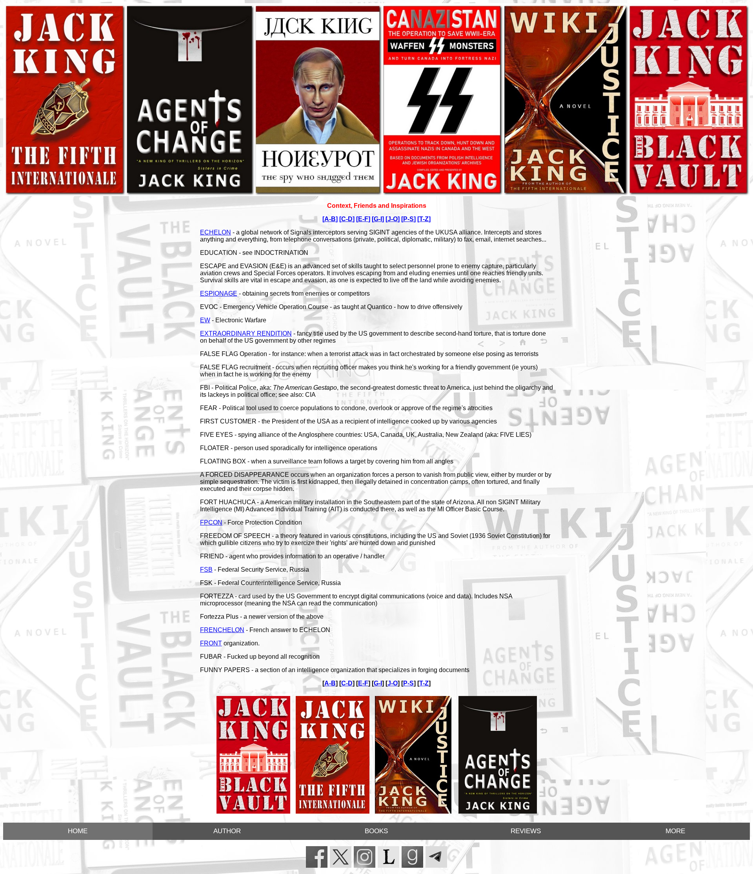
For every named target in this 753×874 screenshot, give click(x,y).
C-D (347, 219)
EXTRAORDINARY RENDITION (246, 333)
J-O (392, 219)
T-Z (424, 219)
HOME (77, 831)
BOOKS (376, 831)
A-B (330, 219)
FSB (206, 569)
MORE (675, 831)
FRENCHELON (222, 630)
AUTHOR (227, 831)
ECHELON (215, 232)
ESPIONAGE (218, 293)
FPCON (211, 522)
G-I (378, 219)
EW (205, 320)
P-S (408, 219)
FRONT (211, 643)
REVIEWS (526, 831)
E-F (363, 219)
